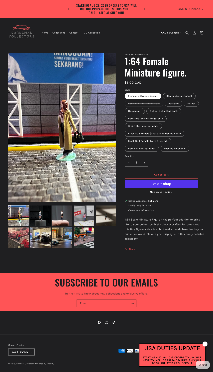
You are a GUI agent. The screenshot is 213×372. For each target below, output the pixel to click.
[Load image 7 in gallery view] (40, 238)
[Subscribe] (132, 303)
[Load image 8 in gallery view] (62, 238)
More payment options (161, 192)
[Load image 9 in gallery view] (84, 238)
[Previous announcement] (68, 9)
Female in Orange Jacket (143, 96)
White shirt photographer (143, 126)
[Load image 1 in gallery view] (18, 216)
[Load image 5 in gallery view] (106, 216)
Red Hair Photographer (141, 148)
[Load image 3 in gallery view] (62, 216)
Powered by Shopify (44, 364)
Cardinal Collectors (25, 364)
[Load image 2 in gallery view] (40, 216)
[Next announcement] (144, 9)
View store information (141, 210)
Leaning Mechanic (175, 148)
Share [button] (131, 249)
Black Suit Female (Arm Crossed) (148, 141)
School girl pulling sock (164, 111)
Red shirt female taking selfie (145, 118)
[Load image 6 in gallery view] (18, 238)
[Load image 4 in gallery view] (84, 216)
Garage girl (134, 111)
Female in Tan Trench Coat (145, 104)
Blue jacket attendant (179, 96)
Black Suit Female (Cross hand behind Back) (154, 133)
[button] (187, 32)
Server (191, 103)
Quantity (129, 156)
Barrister (173, 103)
